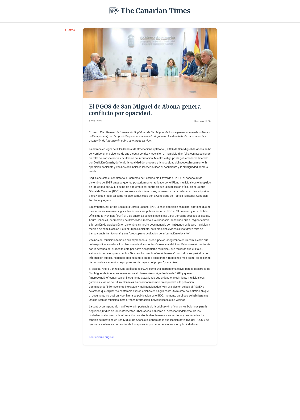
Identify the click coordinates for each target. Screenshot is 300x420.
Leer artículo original (101, 337)
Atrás (71, 30)
